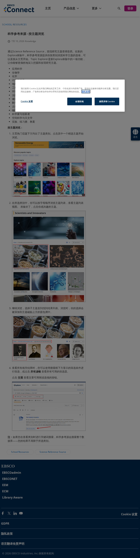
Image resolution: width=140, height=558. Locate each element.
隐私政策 (86, 91)
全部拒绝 (79, 101)
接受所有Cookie (107, 101)
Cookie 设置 (27, 101)
